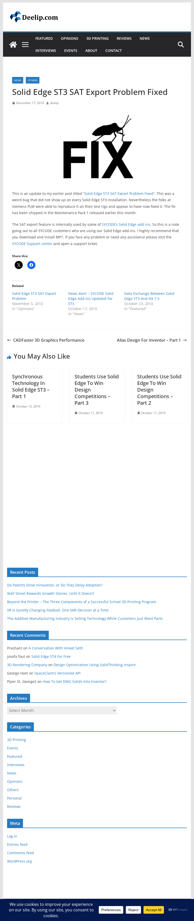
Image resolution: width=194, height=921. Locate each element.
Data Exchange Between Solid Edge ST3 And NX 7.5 (149, 296)
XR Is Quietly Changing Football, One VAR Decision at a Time (58, 610)
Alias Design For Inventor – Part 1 (149, 340)
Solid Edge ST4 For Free (51, 656)
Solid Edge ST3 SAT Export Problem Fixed (118, 193)
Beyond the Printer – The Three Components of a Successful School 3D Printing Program (81, 601)
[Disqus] (97, 487)
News (145, 38)
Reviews (124, 38)
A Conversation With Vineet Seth (56, 648)
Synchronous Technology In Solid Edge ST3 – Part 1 (31, 386)
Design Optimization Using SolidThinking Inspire (95, 664)
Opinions (69, 38)
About (91, 50)
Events (70, 50)
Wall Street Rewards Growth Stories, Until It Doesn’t (50, 593)
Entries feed (17, 844)
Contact (113, 50)
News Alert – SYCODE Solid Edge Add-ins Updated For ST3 (90, 298)
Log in (12, 836)
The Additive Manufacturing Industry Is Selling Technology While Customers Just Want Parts (85, 618)
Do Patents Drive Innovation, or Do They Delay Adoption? (55, 585)
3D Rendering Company (27, 664)
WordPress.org (19, 861)
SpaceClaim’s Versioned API (57, 673)
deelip (54, 103)
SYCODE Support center (32, 243)
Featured (44, 38)
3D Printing (97, 38)
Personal (14, 798)
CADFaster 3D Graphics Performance (48, 340)
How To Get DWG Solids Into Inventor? (75, 681)
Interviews (45, 50)
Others (32, 80)
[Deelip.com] (13, 44)
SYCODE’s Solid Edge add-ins (126, 224)
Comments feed (20, 852)
